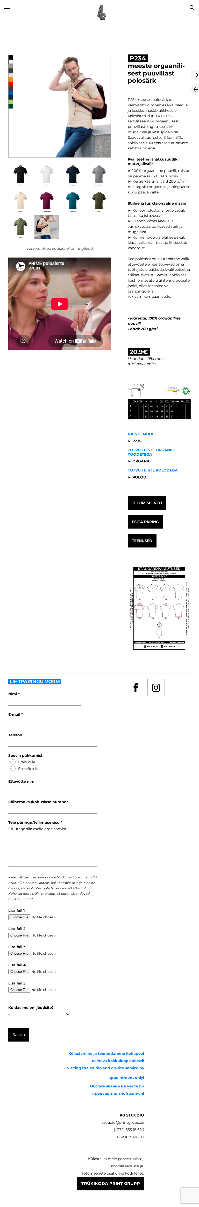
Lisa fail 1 (16, 910)
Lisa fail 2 (16, 928)
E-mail (14, 714)
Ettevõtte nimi (21, 781)
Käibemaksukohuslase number (38, 802)
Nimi (13, 694)
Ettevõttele (28, 768)
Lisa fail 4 (17, 965)
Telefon (15, 735)
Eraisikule (26, 762)
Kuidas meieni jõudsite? (31, 1007)
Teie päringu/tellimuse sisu (34, 822)
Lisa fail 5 (16, 983)
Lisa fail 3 (16, 947)
